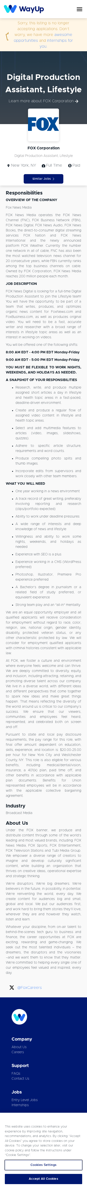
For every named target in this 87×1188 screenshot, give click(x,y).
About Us (19, 1047)
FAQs (16, 1073)
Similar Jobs (41, 178)
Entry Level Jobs (25, 1100)
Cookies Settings (43, 1165)
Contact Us (20, 1078)
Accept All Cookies (43, 1178)
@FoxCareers (29, 988)
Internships (20, 1105)
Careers (18, 1052)
